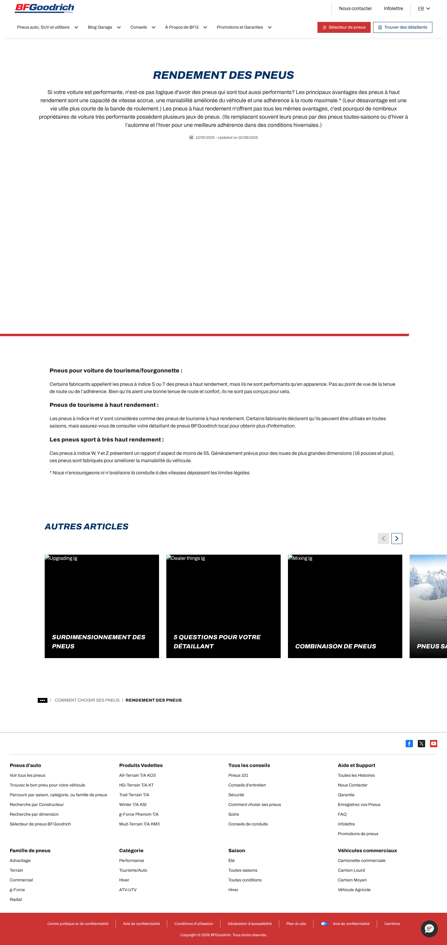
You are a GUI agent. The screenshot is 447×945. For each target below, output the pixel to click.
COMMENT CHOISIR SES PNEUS (87, 700)
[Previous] (383, 538)
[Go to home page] (45, 8)
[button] (429, 928)
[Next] (396, 538)
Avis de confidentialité (351, 924)
